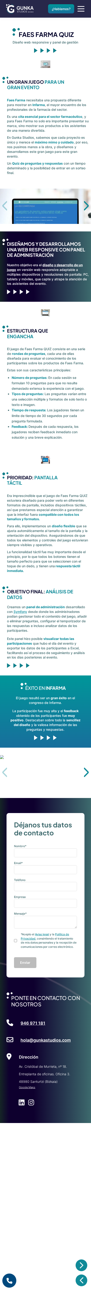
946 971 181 (33, 1023)
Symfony (20, 612)
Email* (18, 863)
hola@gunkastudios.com (46, 1040)
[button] (86, 205)
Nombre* (20, 846)
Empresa (20, 897)
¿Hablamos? (61, 9)
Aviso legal (42, 934)
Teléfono (19, 880)
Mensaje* (20, 913)
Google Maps (27, 1087)
